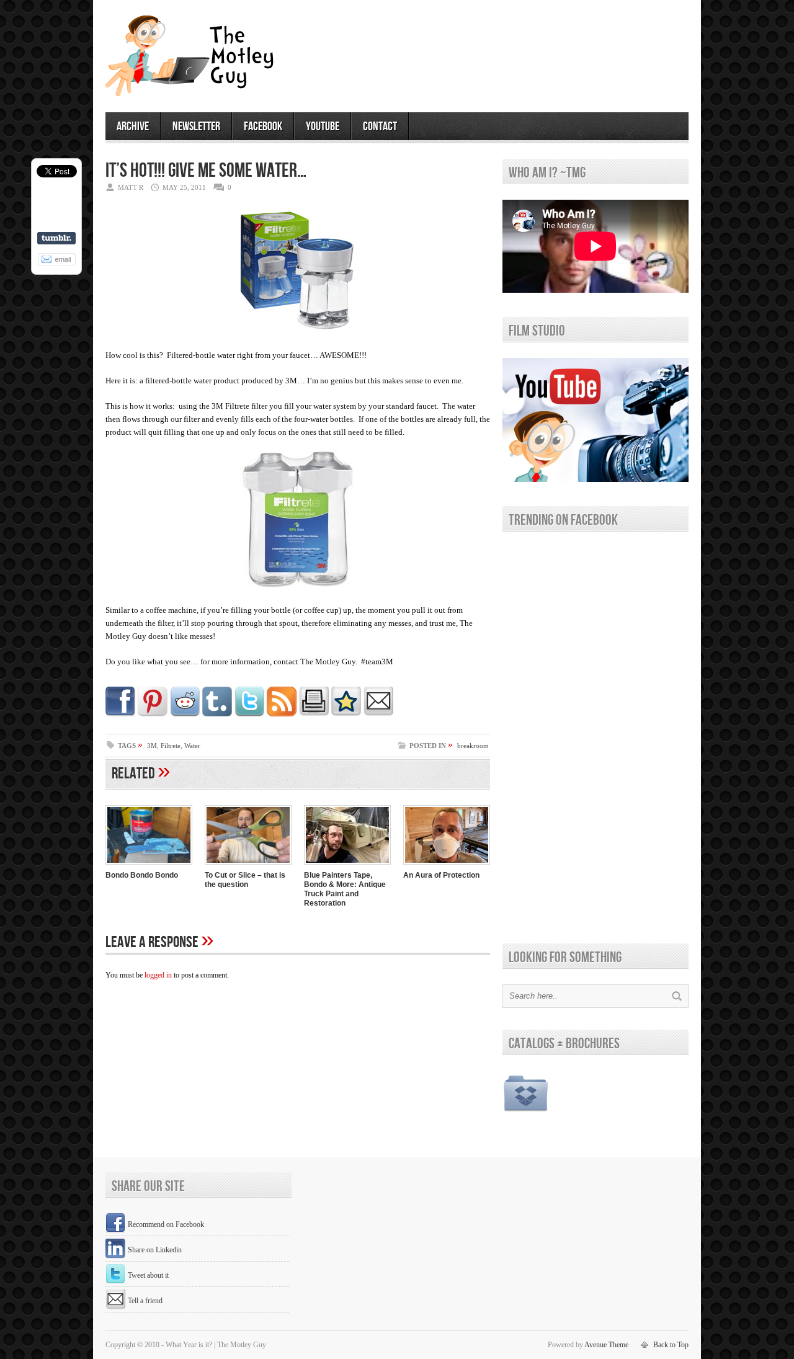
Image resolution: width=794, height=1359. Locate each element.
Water (192, 745)
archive (133, 126)
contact (380, 126)
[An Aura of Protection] (446, 866)
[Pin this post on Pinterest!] (152, 714)
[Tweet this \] (249, 714)
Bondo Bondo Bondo (141, 875)
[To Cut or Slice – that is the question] (248, 866)
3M (152, 745)
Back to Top (671, 1344)
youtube (322, 126)
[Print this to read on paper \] (314, 714)
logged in (158, 975)
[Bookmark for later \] (346, 714)
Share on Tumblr (56, 238)
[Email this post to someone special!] (378, 714)
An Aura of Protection (441, 875)
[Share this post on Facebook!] (120, 714)
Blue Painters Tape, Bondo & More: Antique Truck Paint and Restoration (345, 889)
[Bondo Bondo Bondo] (148, 866)
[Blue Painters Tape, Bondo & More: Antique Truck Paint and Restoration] (347, 866)
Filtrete (171, 745)
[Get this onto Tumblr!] (217, 714)
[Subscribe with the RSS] (282, 714)
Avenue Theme (606, 1344)
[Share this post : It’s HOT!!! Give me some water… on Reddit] (185, 714)
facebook (263, 126)
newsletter (196, 126)
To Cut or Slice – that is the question (245, 880)
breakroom (473, 745)
